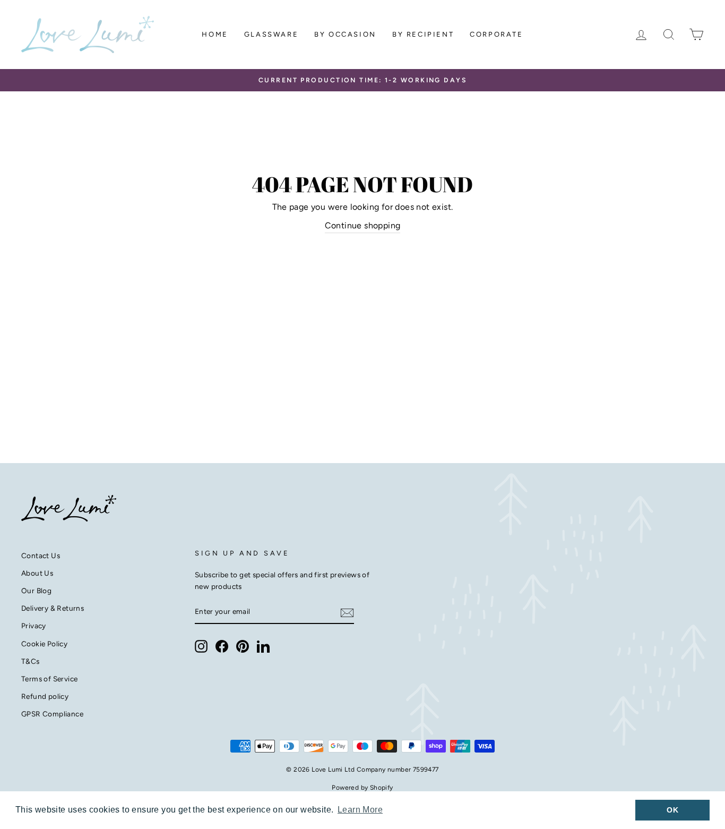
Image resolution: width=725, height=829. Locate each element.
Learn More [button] (360, 809)
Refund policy (44, 696)
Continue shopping (363, 225)
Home (215, 34)
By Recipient (423, 34)
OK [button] (672, 810)
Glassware (271, 34)
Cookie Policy (44, 643)
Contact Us (40, 555)
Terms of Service (49, 678)
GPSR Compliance (52, 714)
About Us (37, 573)
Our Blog (36, 590)
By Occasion (345, 34)
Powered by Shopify (362, 787)
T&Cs (30, 661)
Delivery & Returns (52, 608)
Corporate (496, 34)
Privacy (33, 625)
